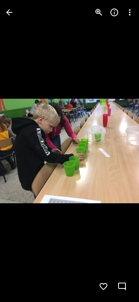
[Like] (103, 286)
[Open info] (114, 12)
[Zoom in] (99, 12)
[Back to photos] (9, 12)
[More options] (129, 12)
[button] (21, 151)
